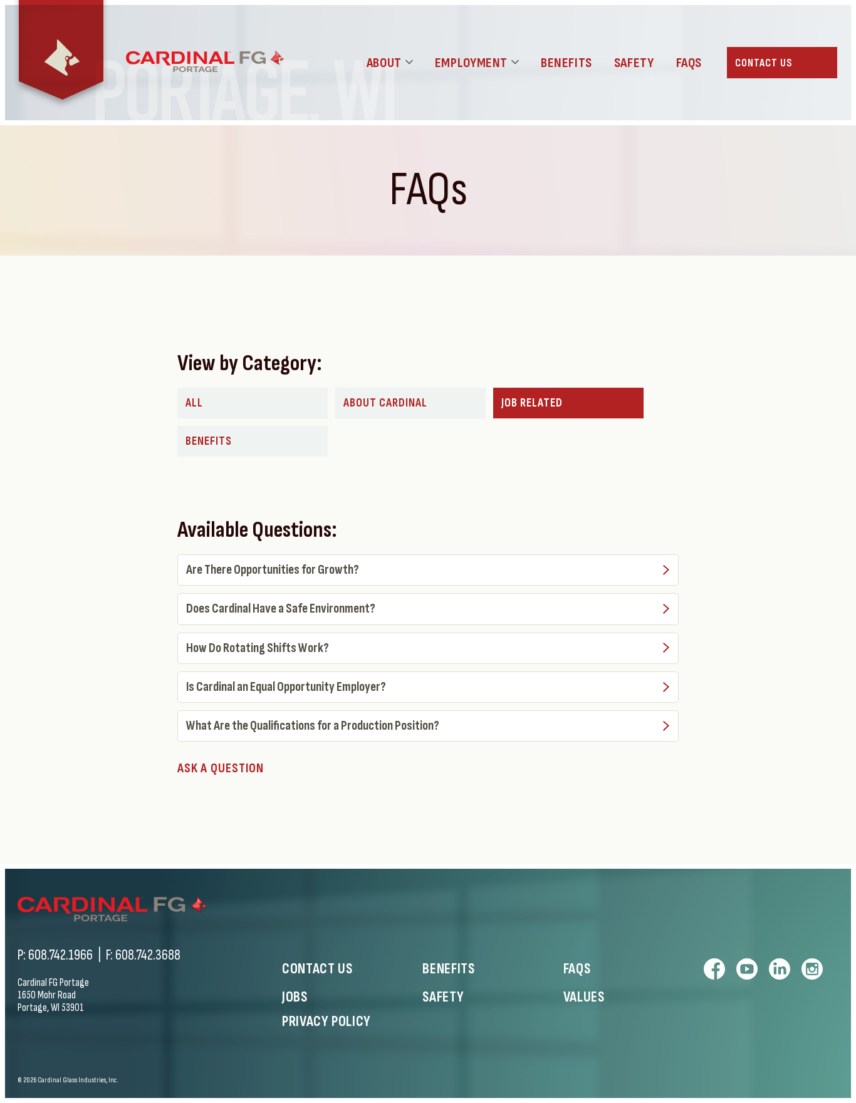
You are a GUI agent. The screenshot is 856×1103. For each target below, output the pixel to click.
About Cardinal (385, 403)
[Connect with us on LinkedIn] (779, 969)
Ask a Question (220, 768)
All (194, 403)
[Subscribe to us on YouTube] (747, 969)
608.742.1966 (60, 955)
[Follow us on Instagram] (812, 969)
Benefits (208, 441)
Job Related (532, 403)
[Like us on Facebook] (714, 969)
